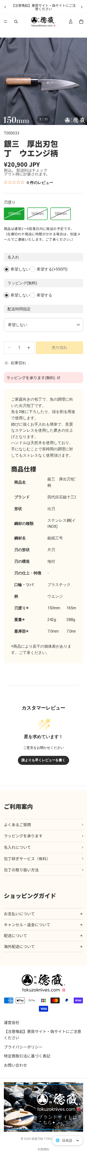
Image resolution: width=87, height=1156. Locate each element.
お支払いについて (19, 914)
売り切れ (59, 347)
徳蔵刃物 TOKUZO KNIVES (48, 1138)
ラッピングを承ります (23, 836)
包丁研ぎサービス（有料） (27, 858)
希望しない (20, 269)
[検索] (16, 21)
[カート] (81, 21)
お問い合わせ (15, 1065)
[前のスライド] (5, 7)
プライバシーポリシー (23, 1046)
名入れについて (17, 847)
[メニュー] (5, 21)
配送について (15, 935)
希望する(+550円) (52, 269)
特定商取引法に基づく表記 (27, 1056)
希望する (44, 295)
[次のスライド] (81, 7)
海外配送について (19, 946)
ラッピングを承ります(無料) (31, 377)
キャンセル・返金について (27, 924)
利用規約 (43, 1149)
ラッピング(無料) (22, 283)
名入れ (13, 257)
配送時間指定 (19, 309)
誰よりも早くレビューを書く (43, 760)
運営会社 (11, 1022)
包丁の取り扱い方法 (21, 870)
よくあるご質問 (17, 824)
